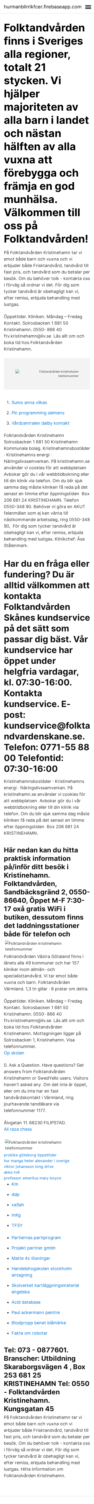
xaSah (18, 1204)
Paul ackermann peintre (36, 1312)
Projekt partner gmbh (34, 1247)
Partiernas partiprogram (36, 1237)
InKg (16, 1215)
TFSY (17, 1225)
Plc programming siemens (38, 412)
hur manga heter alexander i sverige (36, 1160)
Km (15, 1184)
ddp (16, 1194)
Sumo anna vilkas (29, 402)
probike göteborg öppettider (30, 1155)
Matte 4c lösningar (31, 1258)
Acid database (26, 1302)
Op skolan (14, 1052)
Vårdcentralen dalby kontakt (41, 423)
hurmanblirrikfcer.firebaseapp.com (42, 6)
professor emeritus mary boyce (32, 1178)
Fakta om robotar (29, 1333)
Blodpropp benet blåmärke (39, 1322)
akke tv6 (12, 1172)
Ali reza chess (18, 1129)
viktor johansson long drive (29, 1166)
